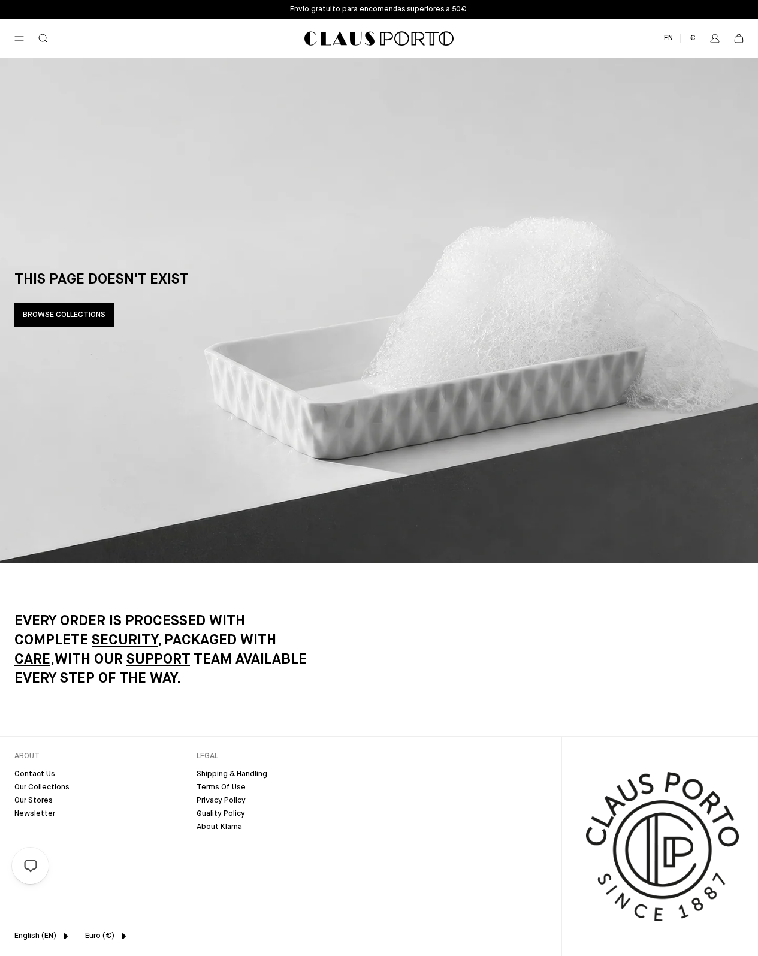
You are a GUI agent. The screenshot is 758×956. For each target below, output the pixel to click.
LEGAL (207, 756)
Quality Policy (221, 814)
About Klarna (219, 827)
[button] (19, 38)
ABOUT (27, 756)
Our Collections (42, 787)
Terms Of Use (221, 787)
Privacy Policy (221, 800)
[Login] (715, 38)
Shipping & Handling (232, 774)
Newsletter (34, 814)
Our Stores (33, 800)
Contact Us (34, 774)
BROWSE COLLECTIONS (64, 315)
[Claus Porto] (379, 38)
